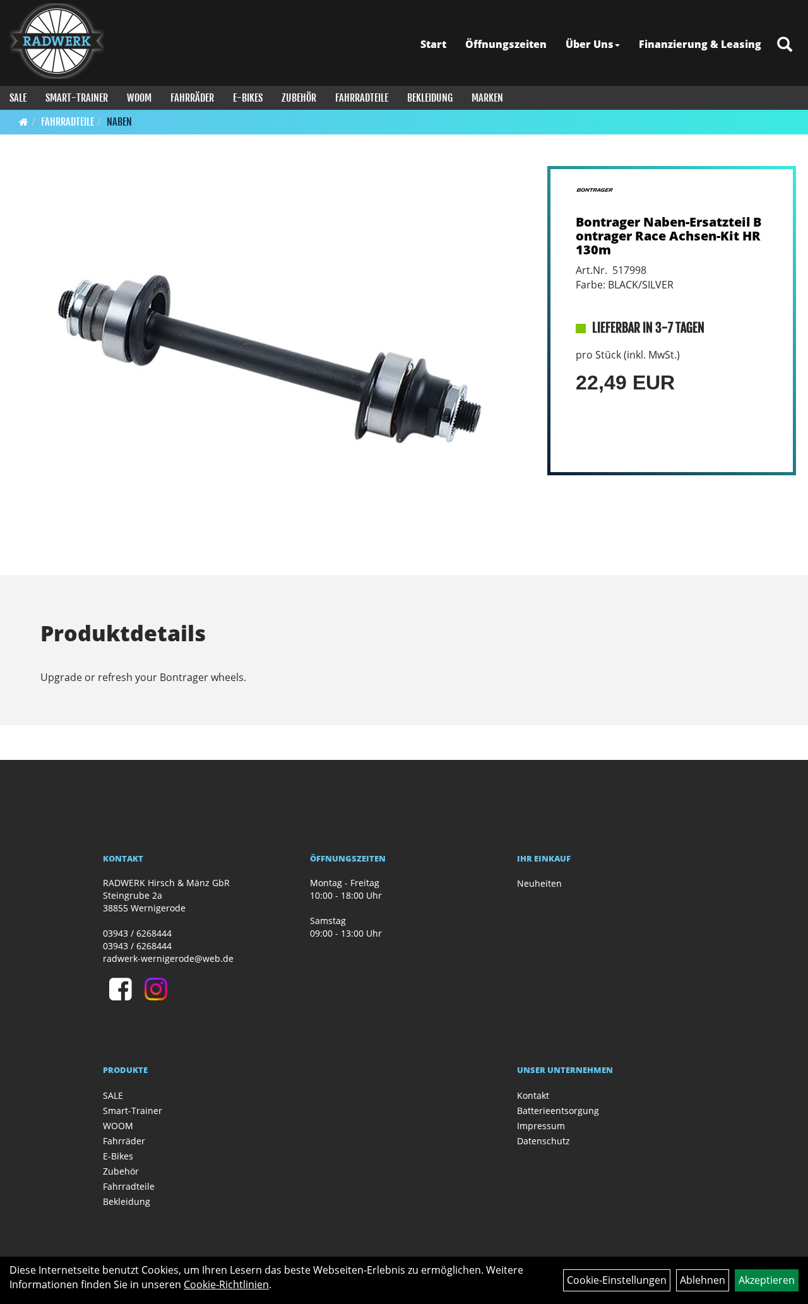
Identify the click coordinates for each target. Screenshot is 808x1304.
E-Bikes (248, 98)
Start (433, 44)
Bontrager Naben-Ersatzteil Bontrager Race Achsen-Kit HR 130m (668, 235)
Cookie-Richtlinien (226, 1284)
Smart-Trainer (76, 98)
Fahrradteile (361, 98)
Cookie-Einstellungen (617, 1280)
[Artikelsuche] (784, 45)
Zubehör (299, 98)
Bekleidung (430, 98)
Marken (487, 98)
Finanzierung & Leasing (700, 44)
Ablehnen (702, 1280)
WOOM (139, 98)
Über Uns (590, 44)
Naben (119, 122)
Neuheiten (539, 883)
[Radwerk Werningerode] (56, 41)
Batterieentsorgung (558, 1111)
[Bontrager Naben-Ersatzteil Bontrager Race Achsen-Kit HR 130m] (270, 359)
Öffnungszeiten (506, 44)
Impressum (541, 1126)
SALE (18, 98)
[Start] (23, 122)
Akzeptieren (767, 1280)
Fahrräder (192, 98)
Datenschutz (543, 1141)
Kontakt (533, 1095)
